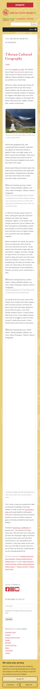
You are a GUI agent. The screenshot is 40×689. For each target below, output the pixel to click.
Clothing (7, 635)
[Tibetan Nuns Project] (19, 12)
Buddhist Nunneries (27, 556)
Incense (7, 653)
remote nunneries (11, 564)
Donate (19, 4)
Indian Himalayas (28, 561)
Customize (10, 685)
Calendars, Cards (10, 632)
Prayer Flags (9, 650)
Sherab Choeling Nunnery (24, 559)
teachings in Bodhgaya (21, 528)
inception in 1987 (18, 69)
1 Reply (7, 64)
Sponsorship (20, 19)
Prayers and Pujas (10, 645)
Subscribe (9, 619)
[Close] (37, 661)
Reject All (28, 685)
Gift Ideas (8, 643)
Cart (12, 20)
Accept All (20, 679)
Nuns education (10, 559)
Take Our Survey (9, 19)
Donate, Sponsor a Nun (12, 637)
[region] (20, 674)
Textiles (7, 640)
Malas (7, 648)
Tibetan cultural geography (25, 564)
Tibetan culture (10, 561)
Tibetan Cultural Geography (18, 56)
